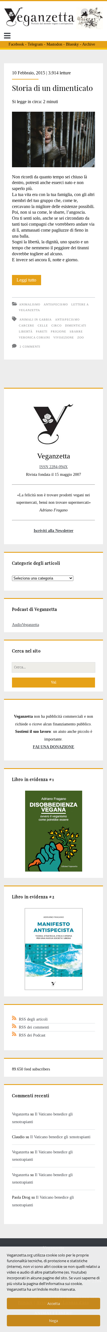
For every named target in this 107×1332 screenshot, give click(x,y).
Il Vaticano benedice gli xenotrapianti (60, 1137)
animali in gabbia (35, 319)
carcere (26, 325)
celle (43, 325)
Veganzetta (20, 1114)
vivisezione (63, 337)
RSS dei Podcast (32, 1035)
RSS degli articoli (33, 1019)
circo (56, 325)
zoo (80, 337)
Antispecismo (56, 304)
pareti (41, 331)
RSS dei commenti (34, 1027)
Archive (88, 44)
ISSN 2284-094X (53, 466)
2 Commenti (30, 346)
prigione (58, 331)
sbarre (76, 331)
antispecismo (67, 319)
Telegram (35, 44)
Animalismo (29, 304)
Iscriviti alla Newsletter (53, 530)
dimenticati (75, 325)
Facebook (16, 44)
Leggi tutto (29, 281)
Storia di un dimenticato (52, 88)
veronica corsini (34, 337)
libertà (26, 331)
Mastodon (54, 44)
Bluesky (72, 44)
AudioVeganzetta (25, 624)
